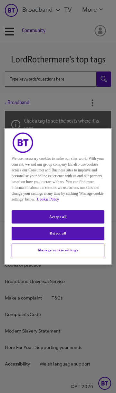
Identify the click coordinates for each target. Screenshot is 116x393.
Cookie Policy (48, 199)
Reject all (58, 233)
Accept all (58, 217)
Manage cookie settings (58, 250)
